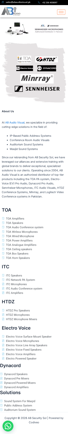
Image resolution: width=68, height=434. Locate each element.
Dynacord (10, 365)
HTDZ (8, 301)
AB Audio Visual (14, 122)
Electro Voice (16, 328)
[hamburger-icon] (61, 12)
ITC (5, 266)
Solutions (10, 392)
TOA (6, 210)
